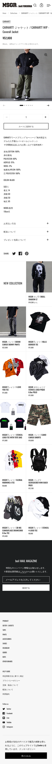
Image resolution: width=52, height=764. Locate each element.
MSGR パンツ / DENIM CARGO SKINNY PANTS (13, 328)
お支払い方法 (10, 223)
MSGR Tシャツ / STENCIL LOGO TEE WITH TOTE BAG (13, 422)
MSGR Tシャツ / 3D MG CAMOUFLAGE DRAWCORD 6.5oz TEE (13, 516)
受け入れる (26, 755)
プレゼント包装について (15, 239)
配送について (10, 231)
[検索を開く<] (35, 5)
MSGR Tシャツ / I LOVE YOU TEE (13, 375)
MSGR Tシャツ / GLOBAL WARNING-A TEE (13, 468)
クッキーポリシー (27, 748)
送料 (11, 44)
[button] (48, 105)
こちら (23, 571)
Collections (13, 13)
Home (4, 13)
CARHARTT (7, 21)
